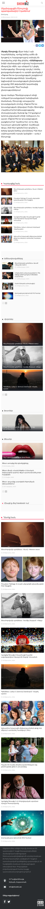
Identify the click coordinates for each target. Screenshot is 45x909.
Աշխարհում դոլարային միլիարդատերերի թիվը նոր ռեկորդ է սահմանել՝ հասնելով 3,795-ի (28, 238)
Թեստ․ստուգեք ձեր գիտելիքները (15, 463)
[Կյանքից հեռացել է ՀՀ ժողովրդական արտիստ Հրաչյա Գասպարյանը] (22, 786)
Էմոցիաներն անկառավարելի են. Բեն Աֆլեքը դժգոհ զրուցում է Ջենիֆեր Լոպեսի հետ (27, 274)
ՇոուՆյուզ (4, 14)
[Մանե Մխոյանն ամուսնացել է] (7, 286)
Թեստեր (8, 439)
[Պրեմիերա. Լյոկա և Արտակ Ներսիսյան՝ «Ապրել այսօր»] (6, 229)
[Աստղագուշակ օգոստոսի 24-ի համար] (7, 295)
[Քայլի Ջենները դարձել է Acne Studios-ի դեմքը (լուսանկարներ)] (22, 422)
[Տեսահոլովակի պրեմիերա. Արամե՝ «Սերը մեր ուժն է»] (7, 265)
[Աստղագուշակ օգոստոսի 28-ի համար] (22, 823)
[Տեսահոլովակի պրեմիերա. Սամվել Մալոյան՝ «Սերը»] (6, 210)
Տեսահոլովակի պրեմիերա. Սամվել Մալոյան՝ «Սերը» (22, 367)
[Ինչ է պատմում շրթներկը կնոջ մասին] (22, 451)
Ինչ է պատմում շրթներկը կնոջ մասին (16, 457)
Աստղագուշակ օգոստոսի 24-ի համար (27, 293)
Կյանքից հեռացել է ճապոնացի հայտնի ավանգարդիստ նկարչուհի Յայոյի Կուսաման (27, 218)
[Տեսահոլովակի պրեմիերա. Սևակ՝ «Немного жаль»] (6, 191)
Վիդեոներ (8, 319)
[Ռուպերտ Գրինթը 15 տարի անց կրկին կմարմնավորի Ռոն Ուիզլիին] (6, 201)
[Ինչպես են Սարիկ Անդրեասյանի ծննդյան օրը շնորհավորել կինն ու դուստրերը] (22, 749)
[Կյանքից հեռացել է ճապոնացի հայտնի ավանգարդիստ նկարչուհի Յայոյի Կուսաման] (6, 220)
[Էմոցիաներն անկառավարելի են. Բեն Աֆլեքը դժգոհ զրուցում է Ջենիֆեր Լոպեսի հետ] (7, 275)
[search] (42, 3)
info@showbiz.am (15, 887)
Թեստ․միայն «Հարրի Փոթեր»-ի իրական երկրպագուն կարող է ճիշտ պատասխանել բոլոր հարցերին (21, 472)
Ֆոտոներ (8, 410)
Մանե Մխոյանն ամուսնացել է (25, 283)
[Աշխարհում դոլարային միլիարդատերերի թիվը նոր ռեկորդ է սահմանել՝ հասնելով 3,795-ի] (6, 239)
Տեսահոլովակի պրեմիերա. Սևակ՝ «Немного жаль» (21, 343)
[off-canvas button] (3, 3)
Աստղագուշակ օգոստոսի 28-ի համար (16, 838)
